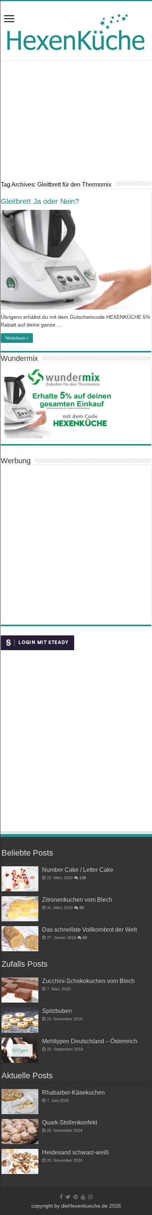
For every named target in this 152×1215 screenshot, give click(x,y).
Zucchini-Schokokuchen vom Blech (88, 980)
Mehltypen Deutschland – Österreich (89, 1041)
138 (82, 878)
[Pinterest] (76, 1196)
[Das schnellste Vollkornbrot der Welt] (19, 938)
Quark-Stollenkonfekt (69, 1122)
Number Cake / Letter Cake (77, 869)
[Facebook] (61, 1196)
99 (81, 907)
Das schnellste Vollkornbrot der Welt (89, 929)
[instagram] (90, 1196)
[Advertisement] (76, 126)
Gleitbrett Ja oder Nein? (40, 201)
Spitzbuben (57, 1010)
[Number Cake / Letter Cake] (19, 878)
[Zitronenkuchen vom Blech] (19, 908)
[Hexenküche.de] (76, 30)
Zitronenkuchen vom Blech (77, 899)
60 (85, 937)
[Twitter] (68, 1196)
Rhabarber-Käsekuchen (73, 1092)
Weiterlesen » (16, 338)
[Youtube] (83, 1196)
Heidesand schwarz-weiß (75, 1152)
